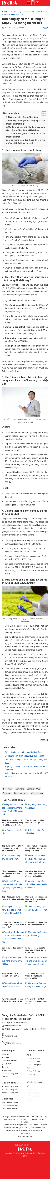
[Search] (41, 3)
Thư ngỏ (5, 1058)
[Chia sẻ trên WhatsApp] (11, 783)
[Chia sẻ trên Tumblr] (36, 783)
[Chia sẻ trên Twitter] (20, 783)
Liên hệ (5, 1077)
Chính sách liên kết (9, 1109)
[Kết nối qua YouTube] (34, 1145)
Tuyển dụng (6, 1070)
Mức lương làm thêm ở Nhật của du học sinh (24, 756)
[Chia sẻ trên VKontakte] (30, 783)
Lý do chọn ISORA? (9, 1061)
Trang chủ (6, 12)
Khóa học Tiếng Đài (9, 1090)
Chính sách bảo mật (10, 1106)
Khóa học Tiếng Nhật (10, 1086)
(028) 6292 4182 (11, 1023)
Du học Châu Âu (33, 1071)
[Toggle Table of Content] (42, 113)
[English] (29, 2)
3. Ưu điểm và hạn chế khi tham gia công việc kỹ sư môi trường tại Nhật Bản (25, 129)
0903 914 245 (10, 1019)
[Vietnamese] (38, 2)
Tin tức (5, 1067)
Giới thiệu (5, 1054)
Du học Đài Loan (33, 1062)
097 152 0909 (25, 1019)
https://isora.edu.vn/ (34, 719)
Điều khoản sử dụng (10, 1102)
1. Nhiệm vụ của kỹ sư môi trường (22, 117)
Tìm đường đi (25, 1134)
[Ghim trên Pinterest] (27, 783)
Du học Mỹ (31, 1074)
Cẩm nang (17, 12)
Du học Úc (31, 1068)
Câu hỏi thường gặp (10, 1074)
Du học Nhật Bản (33, 1058)
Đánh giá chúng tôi (25, 1136)
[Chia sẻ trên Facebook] (14, 783)
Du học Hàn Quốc (34, 1065)
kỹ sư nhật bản (37, 793)
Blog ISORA (6, 1064)
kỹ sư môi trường (21, 793)
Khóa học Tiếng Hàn (10, 1093)
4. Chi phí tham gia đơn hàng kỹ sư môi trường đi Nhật (25, 135)
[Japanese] (33, 2)
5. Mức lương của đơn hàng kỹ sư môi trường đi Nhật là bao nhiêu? (25, 141)
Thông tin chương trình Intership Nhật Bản (23, 752)
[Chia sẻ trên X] (17, 783)
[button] (46, 2)
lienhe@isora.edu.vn (12, 1026)
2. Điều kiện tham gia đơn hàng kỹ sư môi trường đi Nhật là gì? (25, 122)
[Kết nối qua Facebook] (31, 1145)
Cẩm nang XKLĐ (33, 789)
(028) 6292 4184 (26, 1023)
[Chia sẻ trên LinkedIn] (33, 783)
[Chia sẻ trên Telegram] (39, 783)
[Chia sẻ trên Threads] (23, 783)
